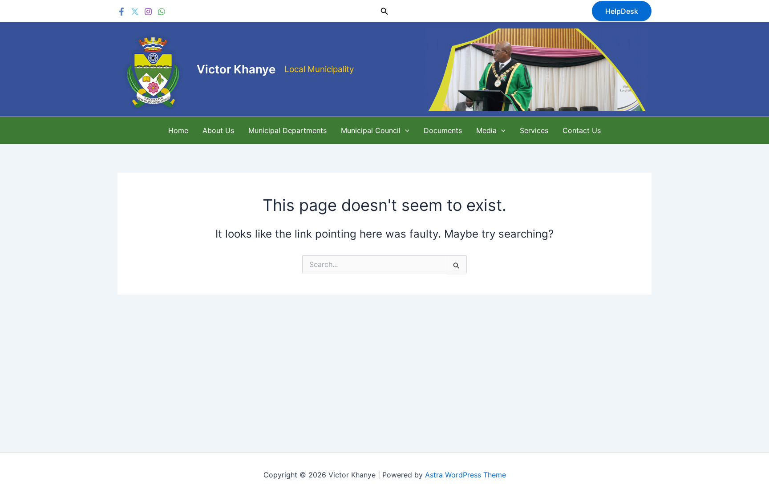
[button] (384, 11)
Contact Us (582, 130)
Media (486, 130)
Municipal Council (371, 130)
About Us (218, 130)
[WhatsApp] (162, 12)
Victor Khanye (236, 69)
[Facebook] (121, 12)
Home (178, 130)
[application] (405, 130)
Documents (443, 130)
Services (534, 130)
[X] (135, 12)
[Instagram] (148, 12)
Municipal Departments (287, 130)
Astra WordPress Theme (465, 474)
